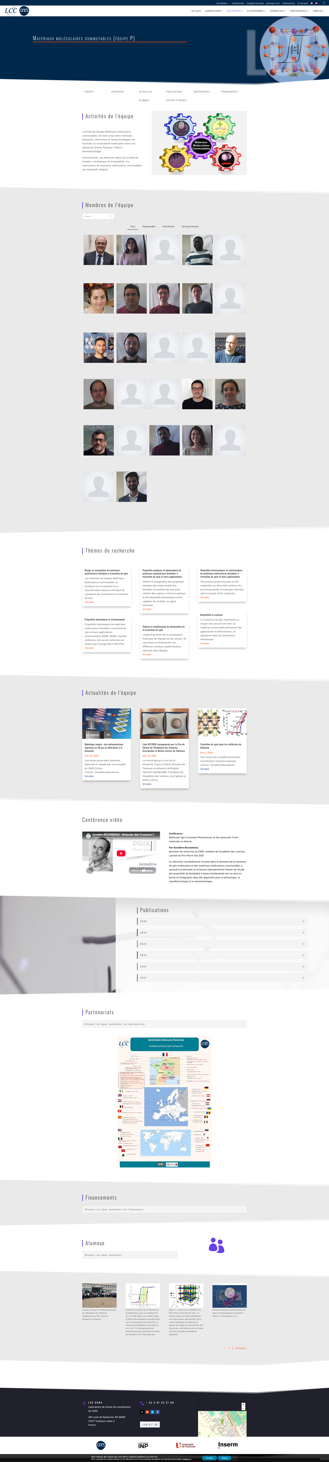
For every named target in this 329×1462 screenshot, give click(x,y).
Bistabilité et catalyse (211, 614)
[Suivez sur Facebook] (158, 1412)
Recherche (234, 11)
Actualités (222, 3)
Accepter (209, 1458)
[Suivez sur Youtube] (147, 1412)
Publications (288, 3)
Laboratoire (213, 11)
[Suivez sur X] (142, 1412)
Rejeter (225, 1458)
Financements (229, 91)
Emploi (317, 11)
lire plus (89, 601)
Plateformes (255, 11)
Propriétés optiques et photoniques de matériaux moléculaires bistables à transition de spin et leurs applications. (163, 573)
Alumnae (144, 100)
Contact (148, 1424)
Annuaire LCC (273, 3)
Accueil (196, 11)
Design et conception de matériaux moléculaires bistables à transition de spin (106, 572)
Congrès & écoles (255, 3)
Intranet (303, 3)
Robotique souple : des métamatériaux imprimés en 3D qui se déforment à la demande (104, 747)
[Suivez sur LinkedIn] (152, 1412)
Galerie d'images (176, 100)
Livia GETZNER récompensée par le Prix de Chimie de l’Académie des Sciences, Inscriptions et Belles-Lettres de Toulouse (164, 747)
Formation (277, 11)
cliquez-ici (187, 1459)
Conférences (238, 3)
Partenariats (298, 11)
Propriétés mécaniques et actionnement (105, 619)
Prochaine (240, 1348)
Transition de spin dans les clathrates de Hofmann (220, 746)
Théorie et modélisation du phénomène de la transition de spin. (164, 628)
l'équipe (89, 91)
